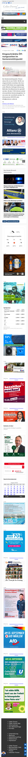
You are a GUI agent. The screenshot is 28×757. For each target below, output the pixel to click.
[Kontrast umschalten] (25, 751)
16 (11, 490)
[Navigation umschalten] (2, 18)
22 (8, 492)
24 (14, 492)
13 (23, 488)
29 (8, 494)
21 (5, 492)
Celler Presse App (14, 723)
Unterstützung (13, 734)
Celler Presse (13, 722)
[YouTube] (9, 3)
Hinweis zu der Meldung (8, 103)
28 (5, 494)
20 (23, 490)
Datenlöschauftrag (15, 737)
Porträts (11, 728)
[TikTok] (6, 3)
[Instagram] (4, 3)
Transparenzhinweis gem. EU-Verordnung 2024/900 (16, 30)
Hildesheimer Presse (13, 750)
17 (14, 490)
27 (23, 492)
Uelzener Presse (14, 752)
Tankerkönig (8, 328)
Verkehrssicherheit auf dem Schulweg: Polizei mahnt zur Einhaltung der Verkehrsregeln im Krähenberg (14, 215)
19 (20, 490)
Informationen (13, 725)
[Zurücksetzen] (25, 754)
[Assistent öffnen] (3, 753)
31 (14, 494)
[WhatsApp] (11, 3)
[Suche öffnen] (24, 21)
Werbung (12, 735)
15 (8, 490)
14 (5, 490)
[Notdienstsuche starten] (23, 467)
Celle (12, 50)
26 (20, 492)
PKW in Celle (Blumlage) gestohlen (13, 200)
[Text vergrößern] (25, 744)
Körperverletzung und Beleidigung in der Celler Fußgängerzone (13, 186)
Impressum (12, 740)
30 (11, 494)
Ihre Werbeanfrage (15, 727)
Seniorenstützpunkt (13, 221)
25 (17, 492)
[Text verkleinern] (25, 748)
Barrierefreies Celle (15, 747)
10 (14, 488)
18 (17, 490)
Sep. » (21, 496)
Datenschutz (13, 739)
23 (11, 492)
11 (17, 488)
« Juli (6, 496)
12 (20, 488)
